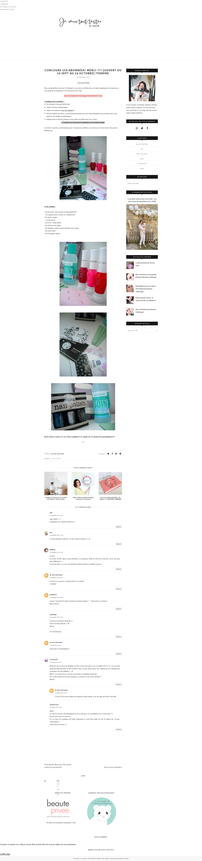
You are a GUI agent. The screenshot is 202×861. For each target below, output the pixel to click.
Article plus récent (54, 767)
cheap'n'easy (54, 704)
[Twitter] (108, 453)
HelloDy (52, 549)
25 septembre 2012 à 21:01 (56, 577)
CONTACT (4, 1)
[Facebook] (112, 453)
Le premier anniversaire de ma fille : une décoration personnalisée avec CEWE (142, 200)
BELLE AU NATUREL (142, 144)
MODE (142, 168)
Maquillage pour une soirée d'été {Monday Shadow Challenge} (146, 288)
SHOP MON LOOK (7, 9)
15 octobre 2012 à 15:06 (56, 707)
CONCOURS (56, 458)
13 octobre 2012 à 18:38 (61, 693)
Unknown (53, 594)
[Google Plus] (116, 453)
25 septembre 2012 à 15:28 (56, 552)
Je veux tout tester (56, 575)
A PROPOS (4, 4)
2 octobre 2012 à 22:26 (55, 645)
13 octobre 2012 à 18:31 (56, 662)
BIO (142, 149)
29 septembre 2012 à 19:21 (56, 617)
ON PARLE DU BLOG (8, 7)
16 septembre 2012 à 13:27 (56, 515)
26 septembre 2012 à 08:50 (56, 597)
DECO (142, 159)
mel (51, 512)
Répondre (118, 527)
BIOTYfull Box (142, 154)
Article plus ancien (112, 767)
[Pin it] (120, 453)
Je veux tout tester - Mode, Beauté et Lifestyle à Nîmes (92, 858)
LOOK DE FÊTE (142, 163)
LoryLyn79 (54, 659)
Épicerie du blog (125, 858)
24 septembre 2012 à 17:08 (56, 535)
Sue (51, 532)
